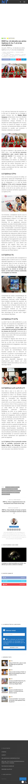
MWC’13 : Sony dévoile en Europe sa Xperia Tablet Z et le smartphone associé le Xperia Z (14, 511)
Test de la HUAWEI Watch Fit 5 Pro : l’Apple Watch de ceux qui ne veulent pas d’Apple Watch (17, 682)
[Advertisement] (14, 19)
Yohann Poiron (19, 52)
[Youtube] (17, 530)
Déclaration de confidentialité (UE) (11, 758)
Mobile (4, 38)
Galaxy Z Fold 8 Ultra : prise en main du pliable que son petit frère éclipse (17, 664)
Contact (4, 755)
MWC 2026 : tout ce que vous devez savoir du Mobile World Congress (13, 762)
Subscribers (22, 584)
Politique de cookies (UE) (8, 766)
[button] (24, 782)
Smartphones (11, 38)
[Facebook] (10, 530)
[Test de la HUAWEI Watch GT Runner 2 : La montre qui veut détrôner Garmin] (5, 690)
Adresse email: (11, 630)
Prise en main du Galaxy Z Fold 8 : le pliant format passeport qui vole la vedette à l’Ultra (17, 673)
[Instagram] (15, 530)
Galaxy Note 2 (6, 445)
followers (23, 577)
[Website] (8, 530)
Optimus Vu (6, 494)
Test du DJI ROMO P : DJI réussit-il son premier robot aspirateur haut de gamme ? (17, 700)
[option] (14, 557)
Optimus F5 (18, 54)
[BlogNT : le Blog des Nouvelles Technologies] (5, 1)
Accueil (4, 48)
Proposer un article (7, 769)
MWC (7, 54)
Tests (11, 660)
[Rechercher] (20, 2)
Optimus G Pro (7, 55)
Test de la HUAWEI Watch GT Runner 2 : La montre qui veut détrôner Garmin (16, 691)
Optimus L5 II (22, 55)
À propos (4, 751)
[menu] (24, 2)
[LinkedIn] (19, 530)
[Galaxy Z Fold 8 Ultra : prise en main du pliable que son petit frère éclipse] (5, 663)
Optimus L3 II (15, 55)
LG (4, 54)
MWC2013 (12, 54)
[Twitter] (13, 530)
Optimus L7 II (15, 492)
